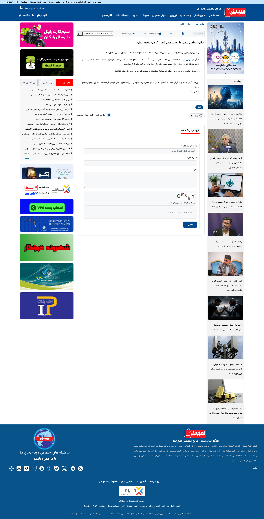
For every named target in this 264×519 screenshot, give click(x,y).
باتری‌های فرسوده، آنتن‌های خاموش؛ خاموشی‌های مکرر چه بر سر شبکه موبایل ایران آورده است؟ (226, 369)
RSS (17, 2)
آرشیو (58, 2)
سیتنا (188, 60)
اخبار (189, 24)
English (9, 2)
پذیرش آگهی (48, 2)
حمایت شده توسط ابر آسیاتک (132, 501)
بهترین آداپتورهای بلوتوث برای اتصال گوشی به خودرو (50, 94)
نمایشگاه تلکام (122, 15)
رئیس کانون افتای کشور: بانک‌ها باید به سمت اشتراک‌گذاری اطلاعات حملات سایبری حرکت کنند (226, 286)
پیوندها (24, 2)
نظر (195, 169)
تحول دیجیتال (35, 2)
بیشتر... (254, 468)
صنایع (135, 15)
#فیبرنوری (126, 482)
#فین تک (141, 482)
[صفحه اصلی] (235, 12)
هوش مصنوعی (159, 15)
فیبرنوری (173, 15)
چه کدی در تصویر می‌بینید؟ (184, 203)
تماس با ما (97, 2)
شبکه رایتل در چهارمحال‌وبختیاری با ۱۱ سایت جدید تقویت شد (47, 153)
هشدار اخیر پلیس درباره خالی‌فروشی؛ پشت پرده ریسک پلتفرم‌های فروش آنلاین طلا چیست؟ (225, 413)
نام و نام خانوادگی (190, 146)
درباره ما (65, 2)
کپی (79, 33)
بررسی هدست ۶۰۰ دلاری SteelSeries (56, 99)
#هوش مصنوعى (108, 482)
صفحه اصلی (214, 15)
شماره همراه (192, 157)
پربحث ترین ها (29, 82)
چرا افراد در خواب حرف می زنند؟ (58, 104)
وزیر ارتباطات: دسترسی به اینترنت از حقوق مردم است (50, 143)
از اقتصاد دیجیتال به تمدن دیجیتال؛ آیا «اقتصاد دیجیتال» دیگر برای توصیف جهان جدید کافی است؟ (226, 119)
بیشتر (27, 158)
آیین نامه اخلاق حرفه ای (81, 2)
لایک (196, 116)
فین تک (145, 15)
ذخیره (190, 224)
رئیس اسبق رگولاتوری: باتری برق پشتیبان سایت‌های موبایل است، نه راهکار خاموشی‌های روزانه (226, 163)
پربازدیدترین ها (47, 82)
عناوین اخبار (199, 15)
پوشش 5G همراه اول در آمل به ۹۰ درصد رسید (52, 119)
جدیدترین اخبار (64, 82)
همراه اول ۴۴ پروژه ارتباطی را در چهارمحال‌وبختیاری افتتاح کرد (47, 148)
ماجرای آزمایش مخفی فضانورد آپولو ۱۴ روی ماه (52, 114)
